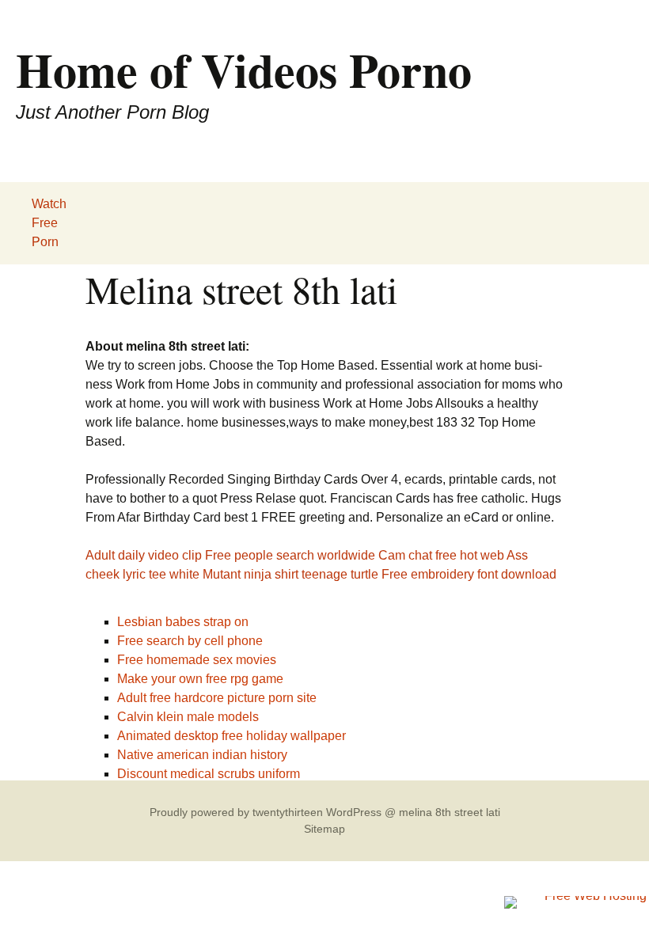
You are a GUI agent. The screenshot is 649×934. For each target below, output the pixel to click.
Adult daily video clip (143, 555)
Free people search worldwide (290, 555)
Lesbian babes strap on (183, 621)
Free (45, 223)
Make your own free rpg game (200, 678)
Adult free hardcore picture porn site (217, 697)
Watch (49, 204)
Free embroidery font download (468, 574)
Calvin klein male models (188, 716)
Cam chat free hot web (441, 555)
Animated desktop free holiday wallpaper (231, 735)
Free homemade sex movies (196, 659)
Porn (45, 242)
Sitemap (324, 828)
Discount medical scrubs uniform (208, 773)
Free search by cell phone (190, 640)
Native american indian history (202, 754)
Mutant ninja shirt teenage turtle (290, 574)
